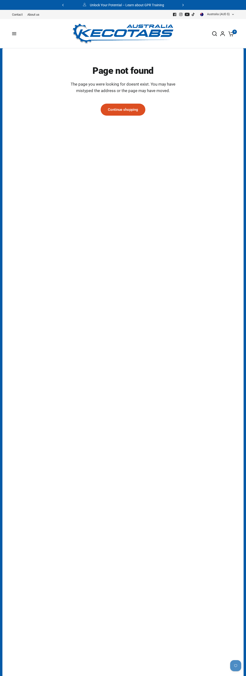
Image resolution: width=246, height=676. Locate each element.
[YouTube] (187, 14)
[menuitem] (18, 14)
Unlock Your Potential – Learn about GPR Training (127, 5)
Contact (17, 14)
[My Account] (223, 33)
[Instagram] (181, 14)
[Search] (214, 33)
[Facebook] (175, 14)
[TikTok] (193, 14)
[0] (230, 33)
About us (33, 14)
